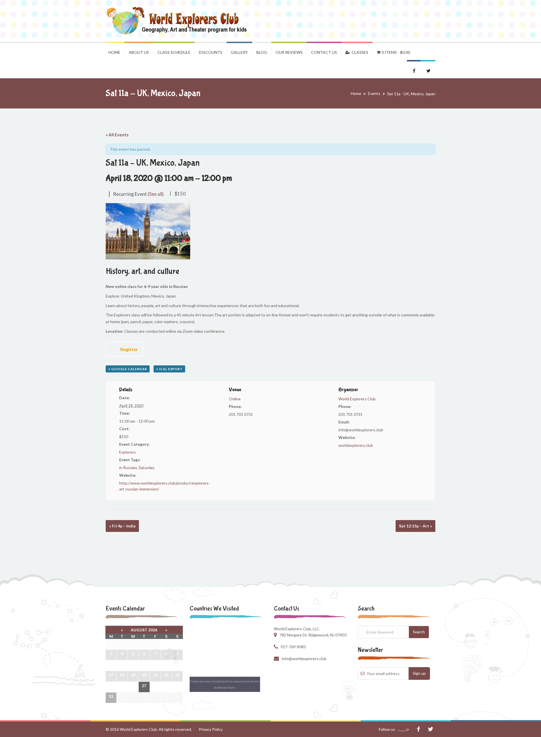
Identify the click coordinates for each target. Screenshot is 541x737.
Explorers (127, 452)
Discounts (210, 52)
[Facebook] (418, 729)
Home (114, 52)
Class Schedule (174, 52)
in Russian (128, 467)
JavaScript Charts (224, 687)
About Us (139, 52)
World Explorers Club (357, 398)
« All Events (117, 134)
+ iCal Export (169, 369)
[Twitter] (430, 729)
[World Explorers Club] (180, 21)
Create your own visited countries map (214, 681)
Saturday (146, 467)
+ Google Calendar (127, 369)
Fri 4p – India (122, 525)
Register (129, 349)
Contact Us (324, 52)
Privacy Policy (211, 729)
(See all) (156, 194)
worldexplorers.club (355, 445)
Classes (359, 52)
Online (235, 398)
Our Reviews (289, 52)
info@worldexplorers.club (304, 658)
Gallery (239, 52)
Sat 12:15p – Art (415, 525)
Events (374, 93)
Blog (261, 52)
